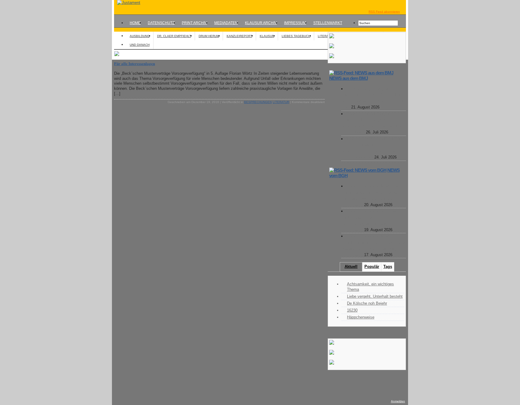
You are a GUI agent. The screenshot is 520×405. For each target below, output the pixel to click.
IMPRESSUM (295, 23)
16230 (352, 310)
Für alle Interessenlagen (134, 63)
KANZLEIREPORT (239, 36)
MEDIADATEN (226, 23)
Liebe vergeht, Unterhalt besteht (375, 296)
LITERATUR (326, 36)
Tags (387, 266)
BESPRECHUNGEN (258, 102)
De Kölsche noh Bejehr (367, 303)
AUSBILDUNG (140, 36)
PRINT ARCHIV (194, 23)
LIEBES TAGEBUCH (296, 36)
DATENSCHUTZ (161, 23)
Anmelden (398, 401)
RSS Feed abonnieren (384, 11)
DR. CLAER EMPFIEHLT (174, 36)
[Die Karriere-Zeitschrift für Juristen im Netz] (127, 2)
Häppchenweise (360, 317)
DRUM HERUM (209, 36)
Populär (371, 266)
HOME (135, 23)
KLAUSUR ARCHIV (261, 23)
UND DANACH (140, 44)
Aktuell (351, 266)
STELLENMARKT (327, 23)
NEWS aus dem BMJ (348, 78)
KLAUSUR (267, 36)
